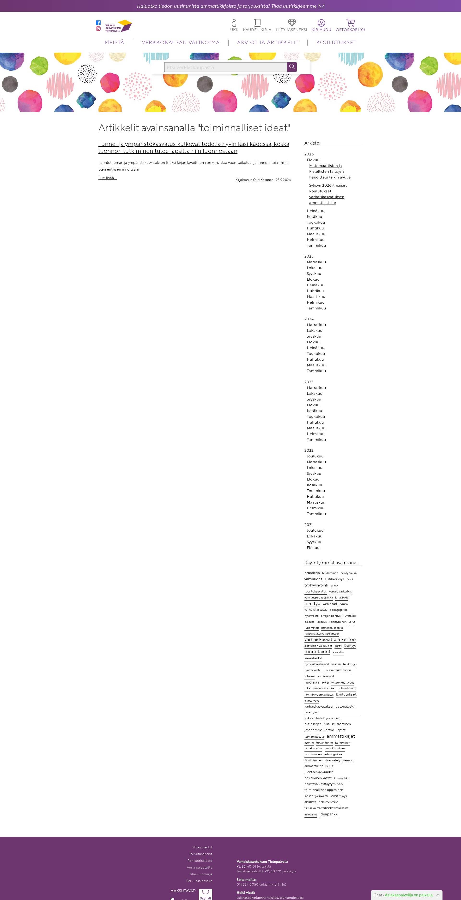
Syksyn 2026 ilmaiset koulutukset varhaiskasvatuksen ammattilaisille (328, 193)
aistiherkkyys (334, 579)
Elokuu (313, 160)
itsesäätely (332, 760)
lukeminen (311, 627)
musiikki (342, 778)
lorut (352, 622)
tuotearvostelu (313, 670)
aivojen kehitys (330, 616)
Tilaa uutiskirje (200, 873)
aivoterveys (311, 700)
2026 (309, 154)
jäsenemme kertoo (319, 729)
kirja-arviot (325, 675)
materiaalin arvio (332, 628)
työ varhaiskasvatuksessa (322, 664)
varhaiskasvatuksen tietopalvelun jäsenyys (330, 709)
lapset (341, 730)
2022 (308, 450)
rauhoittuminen (335, 748)
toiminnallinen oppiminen (323, 790)
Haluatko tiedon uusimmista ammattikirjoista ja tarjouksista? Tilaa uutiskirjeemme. (227, 5)
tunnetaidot (317, 652)
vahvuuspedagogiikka (318, 597)
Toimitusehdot (200, 853)
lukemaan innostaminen (320, 688)
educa (344, 604)
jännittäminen (313, 760)
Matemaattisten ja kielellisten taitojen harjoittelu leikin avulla (330, 171)
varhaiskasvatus (315, 609)
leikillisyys (350, 664)
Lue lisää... (107, 178)
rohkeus (309, 676)
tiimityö (312, 603)
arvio (334, 585)
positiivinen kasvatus (319, 778)
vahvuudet (313, 578)
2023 (308, 382)
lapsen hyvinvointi (316, 796)
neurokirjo (312, 572)
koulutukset (346, 694)
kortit (337, 646)
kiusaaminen (341, 723)
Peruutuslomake (199, 880)
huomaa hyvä (316, 682)
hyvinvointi (311, 615)
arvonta (310, 801)
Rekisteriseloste (200, 860)
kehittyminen (337, 622)
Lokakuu (314, 268)
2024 (309, 319)
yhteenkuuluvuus (342, 682)
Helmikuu (316, 239)
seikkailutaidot (314, 718)
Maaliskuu (316, 234)
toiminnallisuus (314, 736)
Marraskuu (316, 262)
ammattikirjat (341, 736)
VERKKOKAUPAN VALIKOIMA (181, 42)
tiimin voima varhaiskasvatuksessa (326, 808)
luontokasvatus (315, 591)
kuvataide (349, 616)
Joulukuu (315, 456)
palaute (309, 622)
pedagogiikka (338, 609)
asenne (309, 742)
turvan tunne (324, 742)
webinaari (330, 604)
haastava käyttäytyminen (323, 783)
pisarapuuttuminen (338, 670)
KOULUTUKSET (336, 42)
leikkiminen (330, 573)
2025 (308, 256)
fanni (349, 579)
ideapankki (329, 814)
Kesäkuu (314, 216)
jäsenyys (350, 645)
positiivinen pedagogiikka (323, 754)
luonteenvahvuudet (318, 772)
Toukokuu (316, 222)
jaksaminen (333, 718)
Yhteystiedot (202, 847)
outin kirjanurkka (317, 723)
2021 (308, 524)
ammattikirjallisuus (318, 766)
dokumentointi (328, 802)
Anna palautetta (199, 867)
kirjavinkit (341, 597)
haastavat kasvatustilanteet (321, 633)
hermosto (349, 760)
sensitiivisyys (338, 796)
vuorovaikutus (340, 591)
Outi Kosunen (263, 179)
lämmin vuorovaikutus (319, 694)
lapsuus (322, 622)
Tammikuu (316, 245)
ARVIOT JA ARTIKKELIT (267, 42)
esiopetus (310, 814)
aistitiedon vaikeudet (318, 645)
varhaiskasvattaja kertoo (330, 640)
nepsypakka (348, 573)
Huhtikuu (315, 228)
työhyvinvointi (316, 585)
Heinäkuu (315, 211)
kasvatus (338, 652)
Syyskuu (314, 273)
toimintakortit (347, 688)
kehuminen (342, 742)
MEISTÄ (114, 42)
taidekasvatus (313, 748)
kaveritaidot (313, 658)
